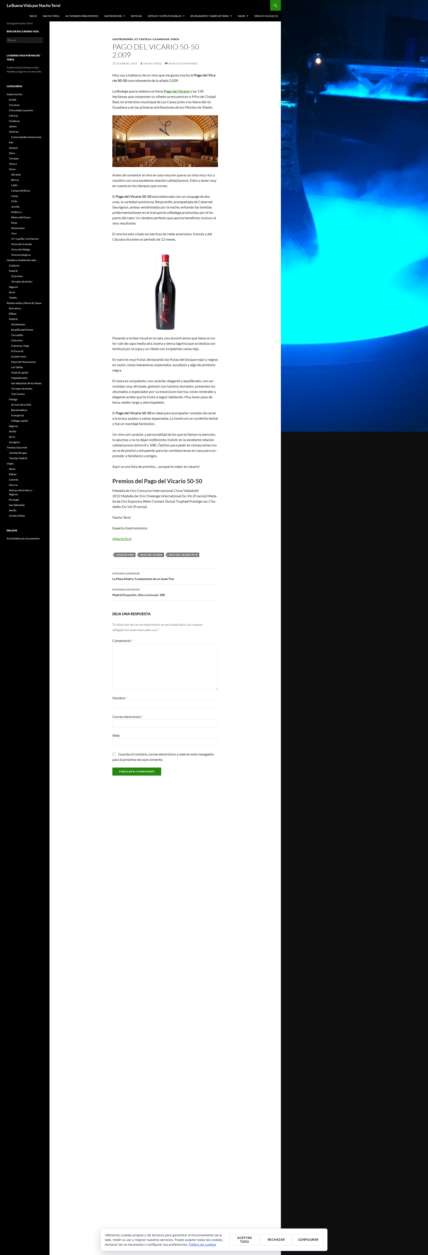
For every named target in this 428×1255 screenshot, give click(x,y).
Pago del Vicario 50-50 (183, 554)
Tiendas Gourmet (17, 447)
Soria (12, 292)
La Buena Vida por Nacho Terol (33, 5)
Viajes (241, 15)
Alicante (16, 174)
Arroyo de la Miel (21, 404)
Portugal (14, 499)
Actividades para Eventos (82, 15)
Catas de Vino (125, 554)
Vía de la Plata (17, 515)
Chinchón (17, 276)
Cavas (14, 196)
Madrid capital (19, 372)
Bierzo (15, 180)
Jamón (13, 126)
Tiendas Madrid (18, 458)
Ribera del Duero (21, 217)
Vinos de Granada (21, 244)
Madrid (13, 270)
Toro (14, 233)
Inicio (33, 15)
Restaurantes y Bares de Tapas (209, 15)
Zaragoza (14, 442)
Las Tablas (17, 367)
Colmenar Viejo (20, 345)
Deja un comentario (183, 63)
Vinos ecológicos (266, 15)
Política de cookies (202, 1244)
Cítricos (13, 115)
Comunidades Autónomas (26, 137)
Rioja (14, 222)
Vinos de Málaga (20, 249)
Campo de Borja (20, 190)
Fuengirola (17, 415)
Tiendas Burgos (18, 452)
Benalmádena (19, 410)
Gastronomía (113, 15)
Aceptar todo (244, 1239)
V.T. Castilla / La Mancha (151, 39)
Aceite (12, 99)
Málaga (13, 399)
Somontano (18, 228)
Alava (12, 469)
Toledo (13, 297)
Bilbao (12, 313)
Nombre (119, 698)
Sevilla (12, 431)
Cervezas (14, 105)
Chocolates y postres (21, 110)
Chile (14, 201)
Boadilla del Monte (22, 329)
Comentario (122, 640)
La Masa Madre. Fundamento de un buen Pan (143, 576)
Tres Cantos (18, 394)
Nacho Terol (51, 15)
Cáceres (13, 479)
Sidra (12, 153)
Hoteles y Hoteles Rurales (164, 15)
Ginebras (14, 121)
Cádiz (14, 185)
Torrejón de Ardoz (22, 281)
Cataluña (14, 265)
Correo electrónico (127, 716)
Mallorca (16, 212)
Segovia (13, 287)
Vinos (175, 39)
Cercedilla (17, 335)
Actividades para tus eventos (23, 538)
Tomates (14, 158)
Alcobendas (18, 324)
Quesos (13, 147)
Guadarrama (18, 356)
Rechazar (276, 1239)
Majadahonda (19, 378)
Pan (11, 142)
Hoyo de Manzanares (23, 361)
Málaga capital (19, 420)
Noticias (136, 15)
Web (116, 735)
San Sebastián (17, 505)
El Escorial (17, 351)
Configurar (308, 1239)
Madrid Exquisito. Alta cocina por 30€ (138, 592)
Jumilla (15, 206)
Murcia (13, 485)
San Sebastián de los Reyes (26, 383)
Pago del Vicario (151, 554)
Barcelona (15, 308)
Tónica (13, 163)
